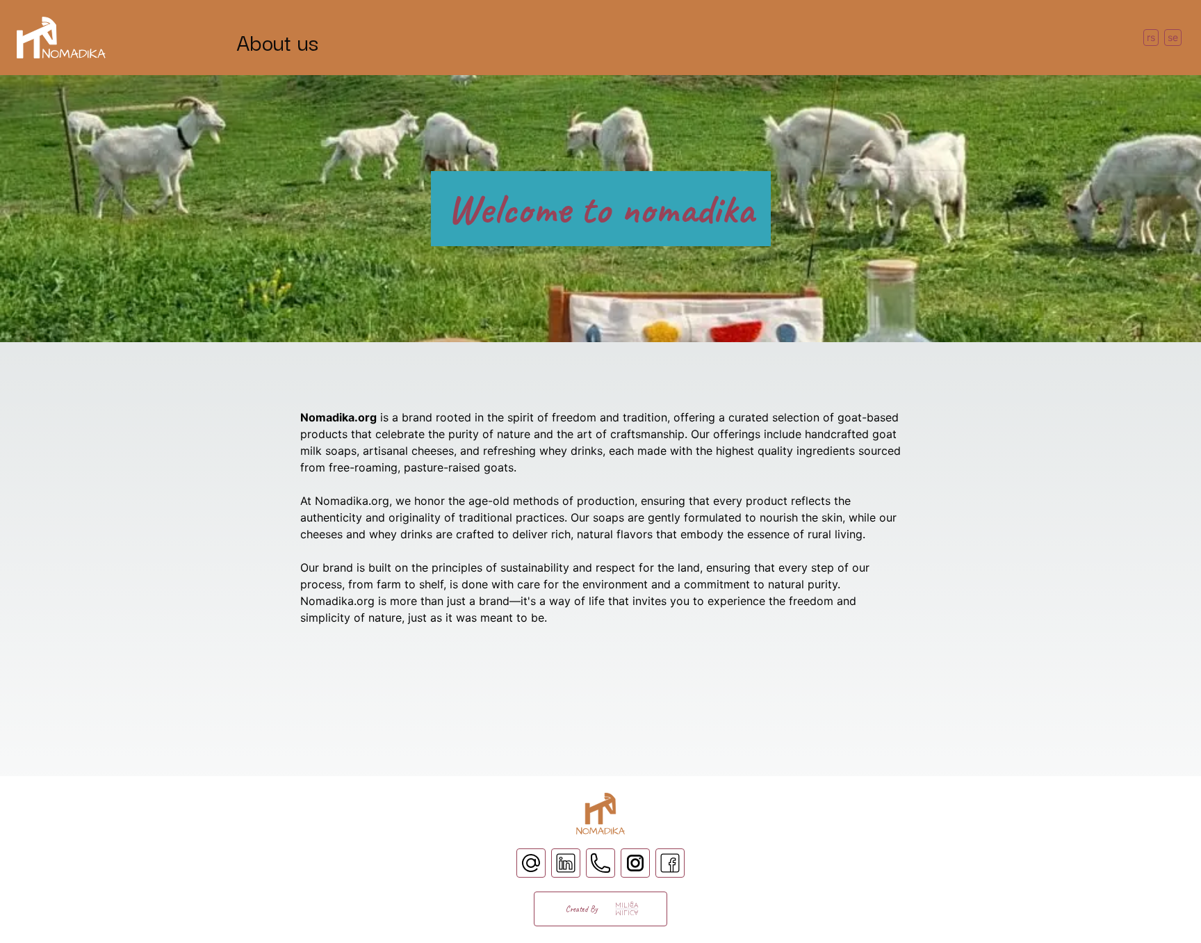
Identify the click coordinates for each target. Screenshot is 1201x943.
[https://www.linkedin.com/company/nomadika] (565, 863)
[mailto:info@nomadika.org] (531, 863)
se (1173, 37)
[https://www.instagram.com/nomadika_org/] (635, 863)
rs (1151, 37)
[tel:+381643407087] (600, 863)
